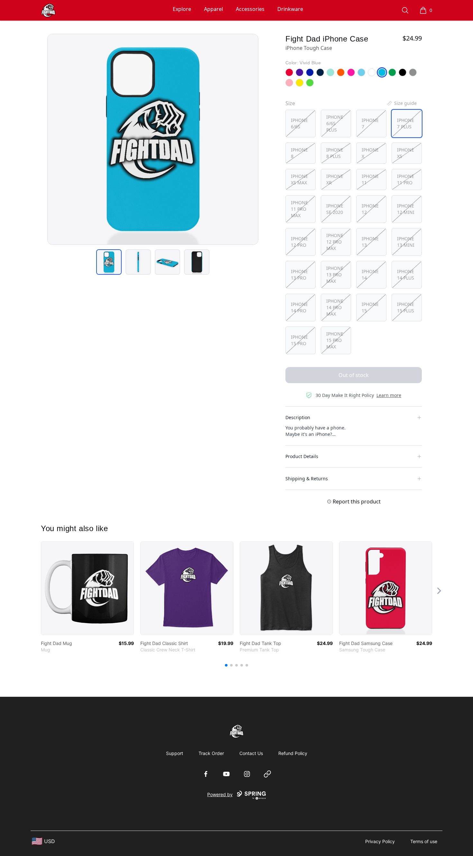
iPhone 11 (370, 179)
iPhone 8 (299, 153)
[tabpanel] (152, 139)
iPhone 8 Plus (334, 153)
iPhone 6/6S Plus (334, 123)
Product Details (301, 456)
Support (174, 753)
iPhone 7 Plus (405, 123)
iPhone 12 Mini (405, 209)
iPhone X (370, 153)
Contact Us (251, 753)
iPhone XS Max (299, 179)
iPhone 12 (370, 209)
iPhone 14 (370, 274)
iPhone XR (334, 179)
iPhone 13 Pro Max (334, 274)
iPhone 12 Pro (299, 241)
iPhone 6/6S (299, 123)
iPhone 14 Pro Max (334, 307)
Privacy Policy (380, 841)
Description (297, 417)
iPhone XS (405, 153)
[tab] (109, 262)
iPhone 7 (370, 123)
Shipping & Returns (306, 478)
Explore (182, 9)
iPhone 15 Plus (405, 307)
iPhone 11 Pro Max (299, 208)
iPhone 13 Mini (405, 241)
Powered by (220, 794)
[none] (401, 103)
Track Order (211, 753)
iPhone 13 (370, 241)
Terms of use (423, 841)
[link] (87, 588)
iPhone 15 (370, 307)
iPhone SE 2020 (334, 209)
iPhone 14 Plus (405, 274)
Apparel (213, 9)
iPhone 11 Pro (405, 179)
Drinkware (290, 9)
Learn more (388, 395)
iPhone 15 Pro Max (334, 340)
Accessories (250, 9)
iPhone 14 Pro (299, 307)
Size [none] (290, 103)
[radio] (300, 123)
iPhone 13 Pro (299, 274)
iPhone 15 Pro (299, 340)
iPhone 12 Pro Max (334, 241)
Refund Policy (292, 753)
